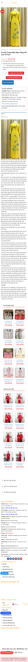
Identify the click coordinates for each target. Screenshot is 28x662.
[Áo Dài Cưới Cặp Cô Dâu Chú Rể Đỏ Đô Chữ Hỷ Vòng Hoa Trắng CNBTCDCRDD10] (8, 417)
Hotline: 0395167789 (7, 652)
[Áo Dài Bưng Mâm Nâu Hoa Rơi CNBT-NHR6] (8, 334)
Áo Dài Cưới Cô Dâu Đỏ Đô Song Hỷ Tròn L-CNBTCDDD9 (8, 446)
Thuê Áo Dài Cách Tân (9, 625)
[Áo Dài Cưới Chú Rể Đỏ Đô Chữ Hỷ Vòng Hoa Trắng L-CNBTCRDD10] (8, 398)
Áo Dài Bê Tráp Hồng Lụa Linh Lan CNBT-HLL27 (8, 382)
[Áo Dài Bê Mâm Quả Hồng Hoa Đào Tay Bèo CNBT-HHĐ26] (20, 372)
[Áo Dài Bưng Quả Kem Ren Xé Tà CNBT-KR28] (20, 353)
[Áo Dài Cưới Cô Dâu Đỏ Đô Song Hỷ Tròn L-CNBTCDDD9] (8, 437)
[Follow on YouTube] (21, 559)
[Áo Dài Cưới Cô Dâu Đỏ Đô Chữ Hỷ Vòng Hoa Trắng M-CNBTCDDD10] (20, 398)
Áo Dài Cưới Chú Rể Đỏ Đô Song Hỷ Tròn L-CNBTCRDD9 (19, 427)
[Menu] (2, 2)
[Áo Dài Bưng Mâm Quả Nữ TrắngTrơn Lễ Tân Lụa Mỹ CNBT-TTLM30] (8, 314)
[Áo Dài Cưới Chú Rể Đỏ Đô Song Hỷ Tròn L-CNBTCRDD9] (20, 417)
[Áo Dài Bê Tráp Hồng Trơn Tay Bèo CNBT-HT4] (8, 353)
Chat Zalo (4, 573)
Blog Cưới (5, 610)
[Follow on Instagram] (10, 559)
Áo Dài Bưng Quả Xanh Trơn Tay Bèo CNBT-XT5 (20, 343)
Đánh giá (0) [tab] (4, 116)
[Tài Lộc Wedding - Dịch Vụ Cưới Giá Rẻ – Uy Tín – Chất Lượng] (14, 2)
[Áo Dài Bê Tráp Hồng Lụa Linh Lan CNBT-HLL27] (8, 372)
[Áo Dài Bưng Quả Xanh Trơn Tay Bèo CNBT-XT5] (20, 334)
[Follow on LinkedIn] (18, 559)
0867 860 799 (9, 533)
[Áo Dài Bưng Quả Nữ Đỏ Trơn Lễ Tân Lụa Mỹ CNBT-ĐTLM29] (20, 314)
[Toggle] (2, 480)
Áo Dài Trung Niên (15, 49)
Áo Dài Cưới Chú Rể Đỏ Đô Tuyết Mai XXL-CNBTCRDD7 (8, 465)
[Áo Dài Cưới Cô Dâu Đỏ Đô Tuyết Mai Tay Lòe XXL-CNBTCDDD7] (20, 456)
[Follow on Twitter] (13, 559)
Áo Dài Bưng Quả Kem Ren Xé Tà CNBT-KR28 (19, 362)
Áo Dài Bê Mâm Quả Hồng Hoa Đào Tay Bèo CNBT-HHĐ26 (20, 382)
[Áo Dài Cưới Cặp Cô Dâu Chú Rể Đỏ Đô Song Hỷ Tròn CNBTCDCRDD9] (20, 437)
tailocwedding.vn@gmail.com (10, 103)
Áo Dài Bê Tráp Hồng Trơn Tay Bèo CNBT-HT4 (8, 361)
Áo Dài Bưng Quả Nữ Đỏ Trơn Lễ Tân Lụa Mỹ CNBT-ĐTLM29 (20, 324)
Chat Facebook (6, 613)
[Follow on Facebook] (8, 559)
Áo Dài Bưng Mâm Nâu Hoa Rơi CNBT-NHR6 (8, 343)
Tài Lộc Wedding (22, 658)
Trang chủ (4, 49)
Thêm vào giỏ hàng (16, 73)
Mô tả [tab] (2, 113)
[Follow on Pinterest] (16, 559)
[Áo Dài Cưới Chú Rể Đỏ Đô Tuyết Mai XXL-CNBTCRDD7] (8, 456)
